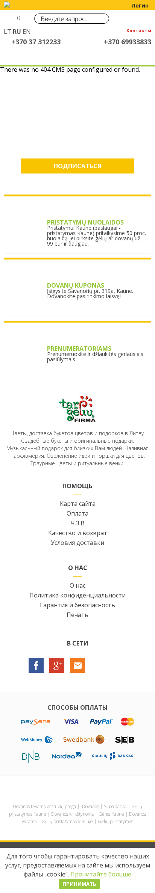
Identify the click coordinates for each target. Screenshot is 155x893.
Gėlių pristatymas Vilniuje (67, 821)
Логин (140, 5)
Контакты (138, 31)
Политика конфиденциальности (77, 595)
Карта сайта (78, 503)
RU (17, 31)
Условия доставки (77, 543)
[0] (10, 21)
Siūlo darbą (115, 806)
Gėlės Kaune (111, 814)
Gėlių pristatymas (115, 821)
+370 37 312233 (36, 41)
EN (27, 31)
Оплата (77, 513)
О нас (77, 585)
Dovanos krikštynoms (72, 814)
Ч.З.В (77, 523)
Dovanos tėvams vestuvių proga (44, 806)
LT (7, 31)
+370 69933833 (127, 41)
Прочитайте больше (100, 874)
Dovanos (90, 806)
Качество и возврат (77, 533)
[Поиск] (101, 18)
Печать (77, 615)
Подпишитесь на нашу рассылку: (77, 125)
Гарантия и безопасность (77, 605)
